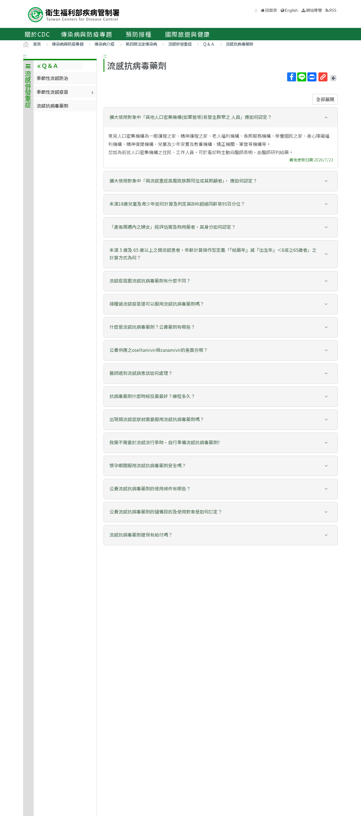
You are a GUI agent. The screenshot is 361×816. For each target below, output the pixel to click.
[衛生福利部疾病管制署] (74, 14)
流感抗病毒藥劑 (239, 44)
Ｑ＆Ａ (209, 44)
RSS (332, 10)
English (291, 10)
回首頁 (271, 10)
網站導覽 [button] (314, 10)
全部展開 (325, 99)
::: (25, 55)
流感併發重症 (180, 44)
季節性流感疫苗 (52, 91)
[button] (220, 117)
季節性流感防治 (52, 78)
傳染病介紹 (104, 44)
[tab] (221, 117)
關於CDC (37, 34)
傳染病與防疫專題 (86, 34)
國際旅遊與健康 (187, 34)
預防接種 (138, 34)
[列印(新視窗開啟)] (312, 76)
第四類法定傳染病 (141, 44)
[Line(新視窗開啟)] (302, 76)
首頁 (37, 44)
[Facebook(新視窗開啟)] (292, 76)
